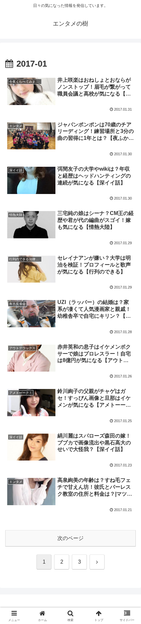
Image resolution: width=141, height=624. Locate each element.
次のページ (70, 538)
